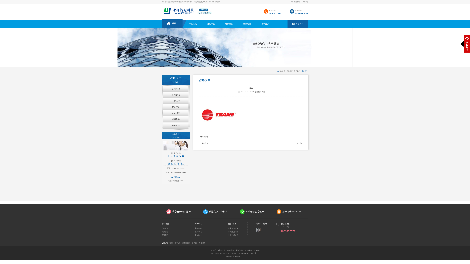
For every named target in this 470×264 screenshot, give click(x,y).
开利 (301, 143)
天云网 (194, 243)
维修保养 (211, 24)
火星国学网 (186, 243)
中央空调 (198, 228)
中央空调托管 (233, 232)
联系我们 (305, 2)
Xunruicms (239, 256)
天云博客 (202, 243)
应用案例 (229, 24)
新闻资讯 (247, 24)
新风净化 (198, 232)
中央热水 (198, 235)
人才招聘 (176, 113)
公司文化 (176, 95)
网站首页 (290, 71)
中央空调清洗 (233, 235)
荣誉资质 (176, 107)
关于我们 (265, 24)
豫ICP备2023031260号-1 (248, 253)
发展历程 (176, 101)
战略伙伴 (304, 71)
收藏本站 (297, 2)
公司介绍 (176, 89)
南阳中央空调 (175, 243)
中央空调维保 (233, 228)
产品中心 (193, 24)
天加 (206, 143)
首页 (174, 23)
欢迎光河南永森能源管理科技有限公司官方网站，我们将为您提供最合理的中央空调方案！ (191, 2)
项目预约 (300, 24)
